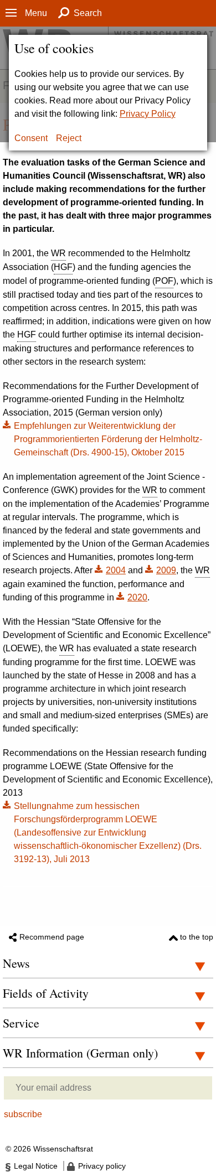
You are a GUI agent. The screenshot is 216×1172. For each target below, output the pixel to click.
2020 (137, 597)
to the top (196, 936)
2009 (166, 570)
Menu (36, 13)
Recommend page (51, 936)
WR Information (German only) (80, 1053)
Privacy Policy (148, 113)
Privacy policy (102, 1165)
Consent (31, 138)
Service (21, 1023)
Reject (68, 138)
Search (88, 13)
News (16, 963)
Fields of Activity (46, 993)
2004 (116, 570)
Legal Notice (36, 1165)
